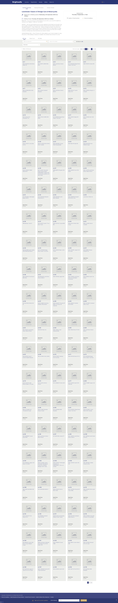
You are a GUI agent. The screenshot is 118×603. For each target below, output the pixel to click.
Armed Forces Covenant (30, 597)
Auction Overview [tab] (27, 7)
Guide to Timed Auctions (74, 18)
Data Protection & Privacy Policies (17, 597)
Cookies (52, 597)
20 (81, 49)
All (88, 49)
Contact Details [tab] (50, 7)
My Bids (40, 38)
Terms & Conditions (5, 597)
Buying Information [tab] (38, 7)
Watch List (32, 38)
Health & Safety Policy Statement (42, 597)
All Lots (24, 38)
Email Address (54, 600)
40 (83, 49)
